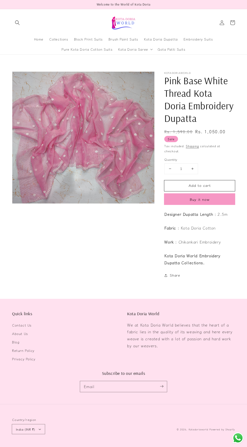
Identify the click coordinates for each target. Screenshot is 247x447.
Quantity (170, 159)
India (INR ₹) (25, 429)
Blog (15, 342)
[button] (17, 22)
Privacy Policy (23, 358)
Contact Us (22, 325)
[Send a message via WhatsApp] (238, 438)
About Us (20, 333)
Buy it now (200, 199)
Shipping (192, 146)
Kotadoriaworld (198, 429)
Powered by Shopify (222, 429)
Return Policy (23, 350)
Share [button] (175, 275)
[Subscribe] (161, 386)
